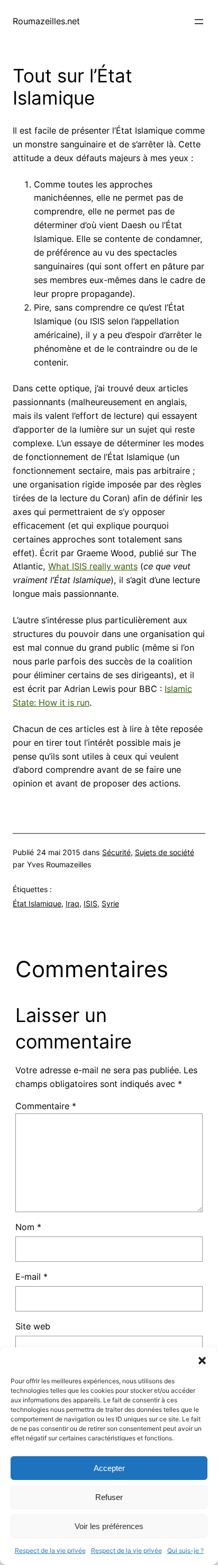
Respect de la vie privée (50, 1550)
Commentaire (45, 1106)
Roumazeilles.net (46, 21)
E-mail (31, 1276)
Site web (32, 1326)
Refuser (109, 1497)
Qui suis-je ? (185, 1550)
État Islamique (37, 903)
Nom (28, 1227)
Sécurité (116, 852)
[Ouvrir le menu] (199, 21)
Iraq (72, 903)
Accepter (109, 1468)
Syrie (110, 903)
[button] (202, 1360)
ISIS (90, 903)
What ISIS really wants (93, 566)
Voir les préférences (109, 1526)
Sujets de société (164, 852)
